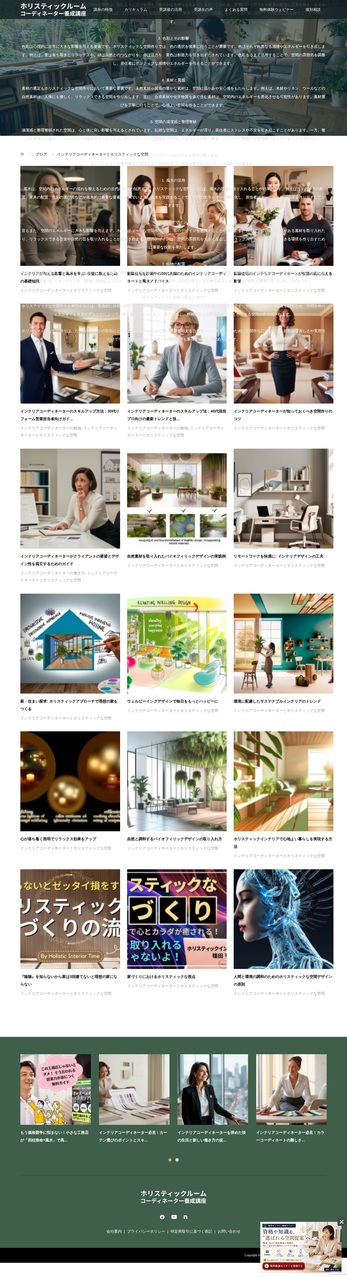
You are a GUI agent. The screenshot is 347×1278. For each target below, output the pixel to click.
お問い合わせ (229, 1231)
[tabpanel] (177, 1100)
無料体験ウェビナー (276, 9)
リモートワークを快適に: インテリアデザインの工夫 (278, 556)
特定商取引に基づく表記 (191, 1231)
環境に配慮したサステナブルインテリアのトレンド (277, 701)
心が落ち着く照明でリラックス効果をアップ (58, 839)
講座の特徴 (103, 9)
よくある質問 (236, 9)
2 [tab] (177, 1159)
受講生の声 (203, 9)
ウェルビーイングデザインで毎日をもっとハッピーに (172, 701)
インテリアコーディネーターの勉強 (50, 428)
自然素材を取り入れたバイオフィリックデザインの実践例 (176, 556)
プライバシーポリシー (146, 1231)
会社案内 (114, 1231)
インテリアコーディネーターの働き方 (52, 573)
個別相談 (313, 9)
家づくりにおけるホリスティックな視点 (161, 976)
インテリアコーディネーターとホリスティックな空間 (279, 428)
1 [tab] (170, 1159)
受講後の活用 (170, 9)
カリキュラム (135, 9)
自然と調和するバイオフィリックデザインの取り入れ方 (174, 839)
